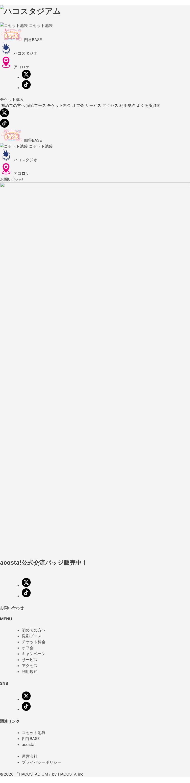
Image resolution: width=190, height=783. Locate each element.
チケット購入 (12, 99)
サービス (30, 659)
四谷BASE (31, 738)
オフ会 (28, 647)
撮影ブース (32, 635)
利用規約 (30, 671)
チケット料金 (34, 641)
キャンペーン (34, 653)
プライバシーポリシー (41, 762)
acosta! (28, 744)
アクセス (30, 665)
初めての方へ (34, 629)
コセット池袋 (34, 732)
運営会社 (30, 756)
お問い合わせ (12, 179)
